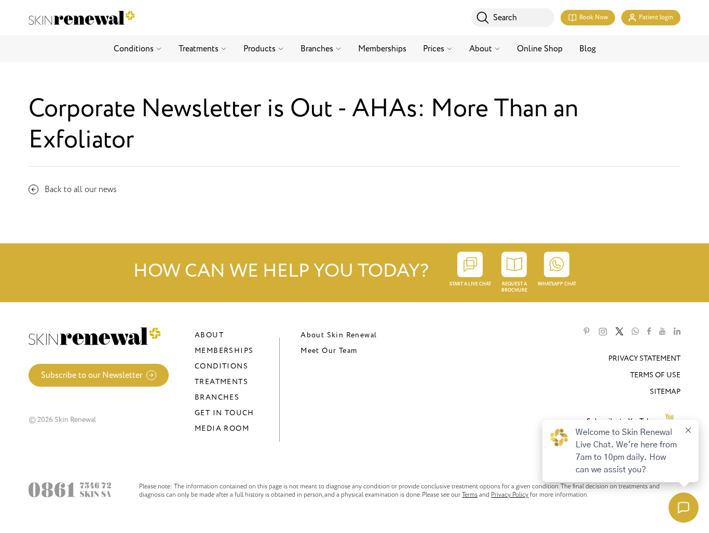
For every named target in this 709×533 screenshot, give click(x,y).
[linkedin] (677, 331)
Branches (317, 48)
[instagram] (602, 331)
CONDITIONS (221, 366)
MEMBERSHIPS (224, 351)
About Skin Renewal (339, 335)
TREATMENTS (221, 382)
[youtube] (662, 331)
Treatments (199, 48)
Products (259, 48)
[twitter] (619, 331)
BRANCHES (217, 397)
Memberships (382, 48)
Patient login (656, 17)
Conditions (134, 48)
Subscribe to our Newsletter (91, 375)
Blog (587, 48)
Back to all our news (81, 189)
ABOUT (209, 335)
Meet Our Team (329, 351)
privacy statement (644, 358)
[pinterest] (586, 331)
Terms (470, 494)
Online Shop (540, 48)
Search (505, 17)
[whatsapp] (635, 331)
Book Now (593, 17)
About (480, 48)
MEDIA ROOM (222, 428)
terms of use (655, 375)
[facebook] (649, 331)
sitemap (665, 392)
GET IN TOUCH (224, 413)
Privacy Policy (509, 494)
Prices (433, 48)
